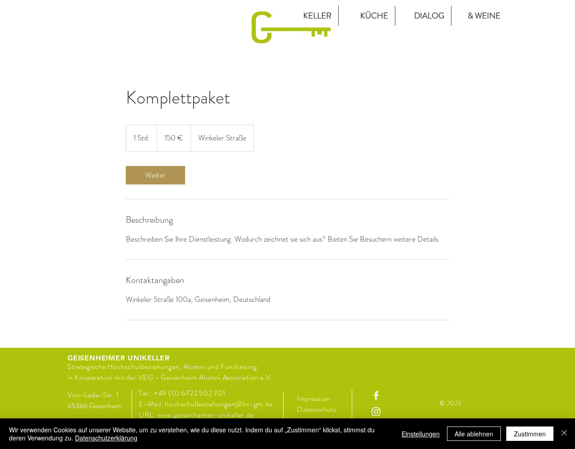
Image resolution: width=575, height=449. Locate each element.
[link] (155, 175)
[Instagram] (376, 412)
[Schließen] (564, 434)
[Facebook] (376, 395)
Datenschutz (317, 409)
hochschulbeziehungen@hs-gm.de (218, 404)
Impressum (314, 398)
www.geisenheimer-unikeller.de (205, 414)
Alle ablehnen (474, 433)
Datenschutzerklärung (106, 437)
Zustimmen (530, 433)
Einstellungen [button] (421, 433)
